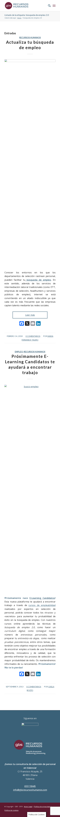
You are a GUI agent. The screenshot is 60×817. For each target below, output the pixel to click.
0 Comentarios (33, 336)
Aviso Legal (28, 806)
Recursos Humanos (30, 37)
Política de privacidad (42, 806)
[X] (27, 323)
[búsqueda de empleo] (30, 163)
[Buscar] (48, 5)
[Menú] (54, 5)
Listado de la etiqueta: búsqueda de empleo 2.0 (26, 15)
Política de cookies (11, 810)
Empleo (19, 351)
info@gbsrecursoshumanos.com (30, 789)
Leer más (30, 315)
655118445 (30, 786)
